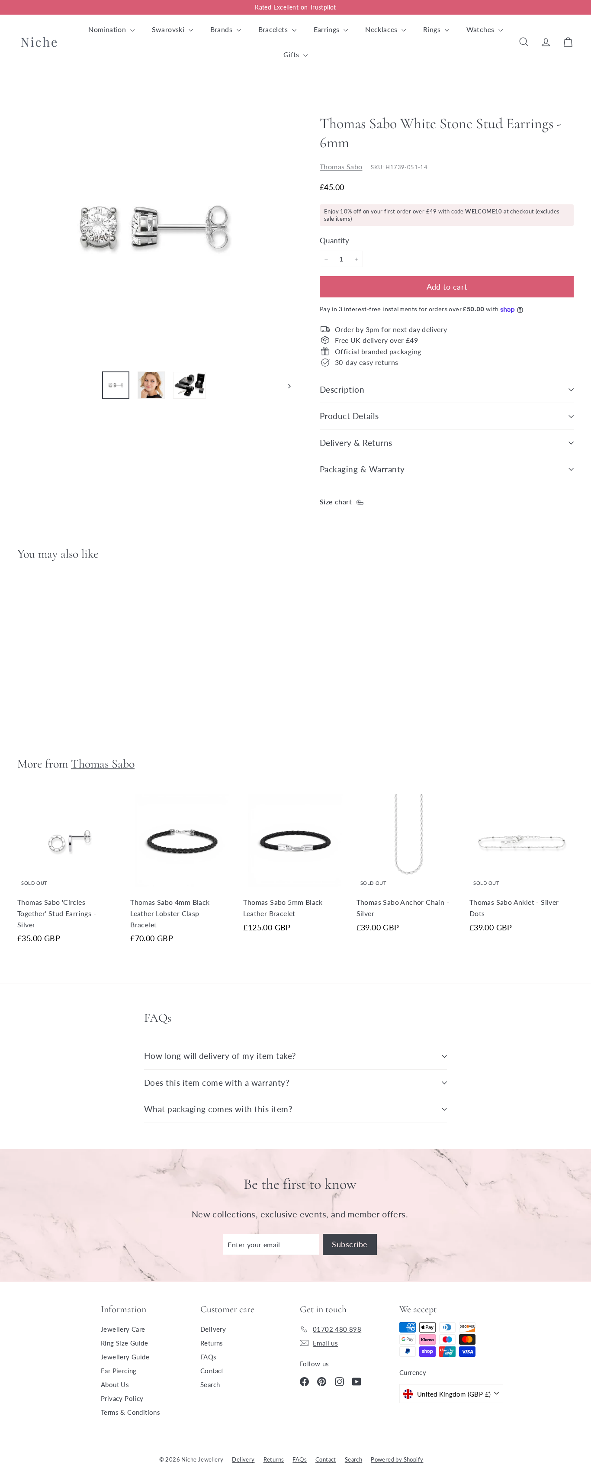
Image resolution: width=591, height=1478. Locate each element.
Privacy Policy (122, 1398)
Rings (432, 29)
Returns (211, 1343)
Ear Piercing (119, 1371)
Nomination (108, 29)
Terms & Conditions (130, 1412)
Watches (481, 29)
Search (210, 1384)
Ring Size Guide (124, 1343)
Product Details (349, 416)
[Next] (285, 385)
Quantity (334, 240)
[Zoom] (154, 227)
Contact (212, 1371)
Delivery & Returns (356, 443)
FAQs (208, 1357)
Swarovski (169, 29)
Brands (222, 29)
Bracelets (274, 29)
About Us (115, 1384)
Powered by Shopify (397, 1459)
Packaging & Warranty (362, 469)
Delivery (213, 1329)
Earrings (328, 29)
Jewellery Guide (125, 1357)
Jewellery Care (123, 1329)
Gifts (292, 54)
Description (342, 389)
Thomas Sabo (341, 167)
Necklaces (382, 29)
